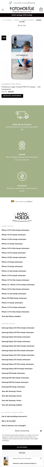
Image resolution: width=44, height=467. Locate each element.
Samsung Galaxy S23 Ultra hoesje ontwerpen (18, 328)
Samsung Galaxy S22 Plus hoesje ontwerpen (18, 350)
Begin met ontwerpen (12, 96)
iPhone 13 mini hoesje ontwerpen (14, 271)
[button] (41, 431)
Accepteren (22, 447)
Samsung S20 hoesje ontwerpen (13, 373)
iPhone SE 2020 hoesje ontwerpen (14, 298)
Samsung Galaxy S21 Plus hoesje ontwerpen (18, 364)
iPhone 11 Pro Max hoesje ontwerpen (15, 312)
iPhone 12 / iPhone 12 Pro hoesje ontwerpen (18, 284)
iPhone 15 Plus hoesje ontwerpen (14, 239)
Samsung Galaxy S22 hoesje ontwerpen (16, 341)
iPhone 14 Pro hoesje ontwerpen (14, 253)
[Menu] (3, 9)
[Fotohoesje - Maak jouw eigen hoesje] (22, 9)
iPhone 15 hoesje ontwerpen (12, 244)
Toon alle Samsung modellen (12, 405)
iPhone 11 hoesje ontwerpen (12, 303)
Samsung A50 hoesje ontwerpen (13, 387)
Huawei (16, 20)
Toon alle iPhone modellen (11, 316)
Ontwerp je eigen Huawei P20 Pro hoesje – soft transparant (21, 88)
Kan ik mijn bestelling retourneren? (14, 416)
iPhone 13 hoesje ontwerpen (12, 266)
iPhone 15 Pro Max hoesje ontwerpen (15, 230)
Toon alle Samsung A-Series (12, 396)
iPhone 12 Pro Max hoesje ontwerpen (15, 289)
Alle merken (7, 20)
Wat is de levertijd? (9, 421)
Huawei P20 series (27, 20)
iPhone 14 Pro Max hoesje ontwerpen (15, 248)
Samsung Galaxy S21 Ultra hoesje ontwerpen (18, 355)
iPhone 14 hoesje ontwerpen (12, 262)
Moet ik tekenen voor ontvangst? (14, 425)
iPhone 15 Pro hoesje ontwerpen (14, 235)
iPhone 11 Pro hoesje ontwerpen (14, 307)
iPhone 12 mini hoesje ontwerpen (14, 294)
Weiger (22, 453)
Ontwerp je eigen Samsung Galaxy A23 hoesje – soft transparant (25, 463)
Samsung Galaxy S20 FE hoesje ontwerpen (17, 368)
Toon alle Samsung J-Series (11, 400)
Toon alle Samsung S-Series (11, 391)
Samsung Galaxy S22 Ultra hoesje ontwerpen (18, 346)
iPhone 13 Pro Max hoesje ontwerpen (15, 280)
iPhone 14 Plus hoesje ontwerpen (14, 257)
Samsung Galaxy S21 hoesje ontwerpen (16, 359)
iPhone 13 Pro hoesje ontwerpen (14, 275)
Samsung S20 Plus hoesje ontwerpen (15, 382)
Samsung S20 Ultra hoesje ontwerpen (15, 378)
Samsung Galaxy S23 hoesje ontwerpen (16, 337)
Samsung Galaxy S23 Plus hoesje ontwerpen (18, 332)
